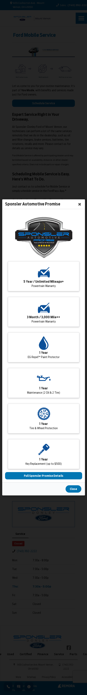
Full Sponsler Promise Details (43, 476)
